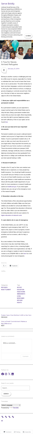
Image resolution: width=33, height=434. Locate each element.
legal (19, 296)
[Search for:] (15, 388)
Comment (25, 356)
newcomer (20, 298)
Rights (19, 302)
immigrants (21, 294)
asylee (19, 287)
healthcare (21, 292)
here (6, 122)
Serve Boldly (7, 3)
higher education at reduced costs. (11, 215)
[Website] (13, 416)
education (20, 289)
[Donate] (2, 416)
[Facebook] (2, 374)
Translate (16, 408)
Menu (29, 36)
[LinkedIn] (12, 374)
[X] (9, 374)
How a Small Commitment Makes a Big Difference (14, 323)
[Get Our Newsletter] (6, 416)
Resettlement (6, 289)
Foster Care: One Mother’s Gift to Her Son (16, 316)
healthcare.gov (12, 186)
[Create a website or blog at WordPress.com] (2, 421)
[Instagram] (5, 374)
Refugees (4, 287)
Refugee (20, 300)
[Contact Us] (9, 416)
